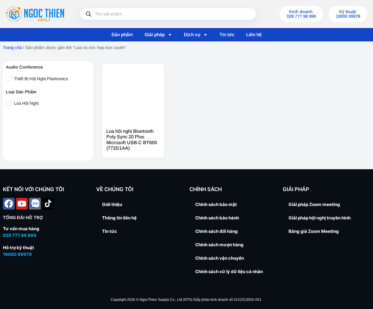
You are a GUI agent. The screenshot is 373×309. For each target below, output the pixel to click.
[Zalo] (35, 204)
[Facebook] (9, 204)
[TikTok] (48, 204)
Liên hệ (254, 34)
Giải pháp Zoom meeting (314, 204)
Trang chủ (12, 47)
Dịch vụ (192, 34)
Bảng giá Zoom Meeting (313, 231)
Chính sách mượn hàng (219, 244)
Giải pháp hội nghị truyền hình (319, 218)
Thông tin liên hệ (119, 218)
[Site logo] (35, 14)
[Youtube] (22, 204)
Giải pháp (155, 34)
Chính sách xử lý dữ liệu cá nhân (229, 271)
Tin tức (227, 34)
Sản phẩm (122, 34)
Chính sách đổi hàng (216, 231)
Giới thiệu (112, 204)
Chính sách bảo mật (216, 204)
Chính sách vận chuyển (219, 258)
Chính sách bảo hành (217, 218)
